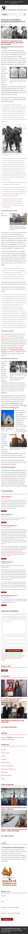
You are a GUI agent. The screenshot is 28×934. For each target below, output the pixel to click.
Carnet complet (5, 753)
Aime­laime (5, 484)
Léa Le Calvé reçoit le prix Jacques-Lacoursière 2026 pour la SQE (11, 699)
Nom (2, 901)
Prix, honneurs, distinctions (8, 769)
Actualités (3, 759)
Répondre (4, 522)
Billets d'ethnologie (6, 775)
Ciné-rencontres (5, 762)
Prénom (3, 896)
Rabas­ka (9, 737)
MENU (5, 14)
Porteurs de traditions (7, 766)
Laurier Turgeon (5, 496)
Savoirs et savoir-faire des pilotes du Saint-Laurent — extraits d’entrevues (14, 830)
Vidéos (3, 779)
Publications (4, 772)
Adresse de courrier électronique (10, 907)
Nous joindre (20, 1)
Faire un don (14, 3)
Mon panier (13, 1)
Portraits (3, 749)
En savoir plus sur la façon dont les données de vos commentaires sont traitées (13, 658)
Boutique (7, 1)
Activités (3, 756)
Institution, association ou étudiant (10, 913)
